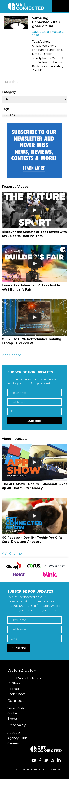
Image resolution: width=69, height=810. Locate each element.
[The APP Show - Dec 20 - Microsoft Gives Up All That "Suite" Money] (34, 462)
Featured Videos (15, 186)
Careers (13, 743)
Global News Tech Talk (24, 678)
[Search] (34, 82)
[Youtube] (33, 760)
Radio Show (16, 694)
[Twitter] (46, 760)
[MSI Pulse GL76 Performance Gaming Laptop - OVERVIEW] (34, 317)
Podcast (13, 689)
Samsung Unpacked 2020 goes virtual (46, 22)
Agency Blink (17, 738)
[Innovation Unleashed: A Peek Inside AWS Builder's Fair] (34, 263)
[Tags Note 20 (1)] (34, 115)
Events (12, 718)
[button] (65, 6)
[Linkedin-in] (59, 760)
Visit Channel (12, 355)
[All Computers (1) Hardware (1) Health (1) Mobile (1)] (34, 99)
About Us (14, 733)
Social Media (16, 708)
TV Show (13, 683)
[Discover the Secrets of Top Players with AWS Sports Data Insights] (34, 210)
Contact (13, 713)
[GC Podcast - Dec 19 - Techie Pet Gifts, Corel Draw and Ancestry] (34, 516)
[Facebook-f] (40, 760)
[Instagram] (52, 760)
